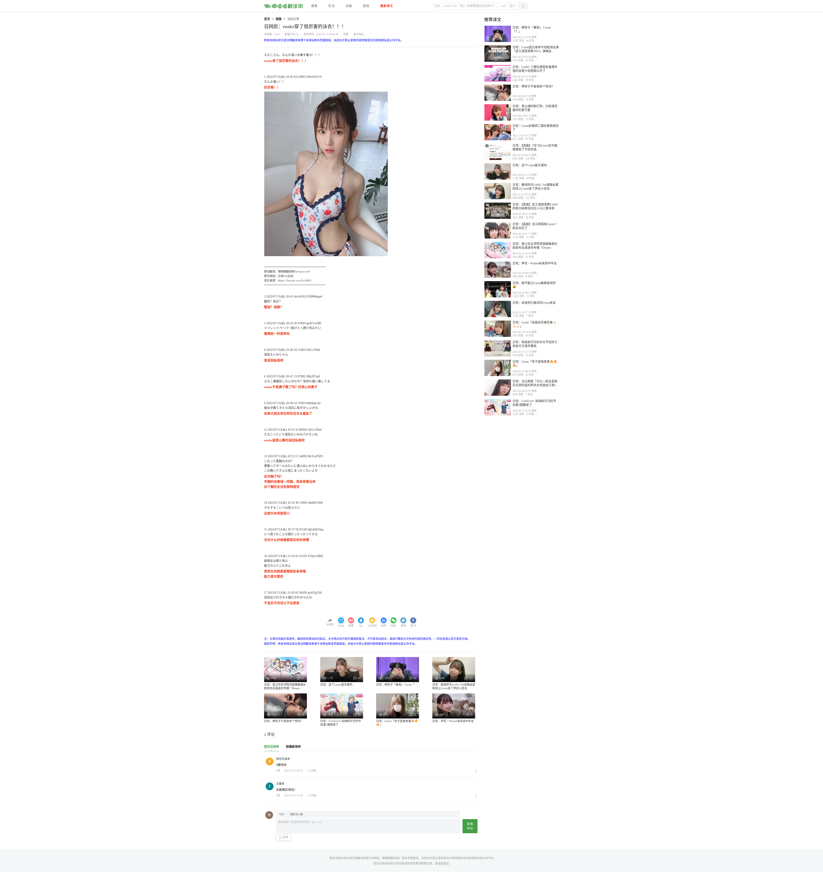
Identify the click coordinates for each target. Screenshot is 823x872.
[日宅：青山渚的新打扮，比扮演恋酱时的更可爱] (497, 112)
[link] (267, 19)
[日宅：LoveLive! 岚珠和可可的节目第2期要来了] (497, 407)
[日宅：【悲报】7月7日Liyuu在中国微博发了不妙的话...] (497, 152)
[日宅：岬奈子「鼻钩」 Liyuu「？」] (497, 34)
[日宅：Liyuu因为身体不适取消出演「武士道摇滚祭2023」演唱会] (497, 53)
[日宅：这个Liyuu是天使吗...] (497, 171)
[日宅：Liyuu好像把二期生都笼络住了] (497, 132)
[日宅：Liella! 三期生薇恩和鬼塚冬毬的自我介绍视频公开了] (497, 73)
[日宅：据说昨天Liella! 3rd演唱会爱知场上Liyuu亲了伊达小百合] (497, 191)
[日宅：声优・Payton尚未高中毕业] (497, 269)
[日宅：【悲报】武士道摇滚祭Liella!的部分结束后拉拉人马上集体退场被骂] (497, 211)
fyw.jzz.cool (302, 271)
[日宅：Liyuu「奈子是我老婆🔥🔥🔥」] (497, 368)
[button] (475, 6)
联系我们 (443, 863)
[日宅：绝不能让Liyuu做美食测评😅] (497, 289)
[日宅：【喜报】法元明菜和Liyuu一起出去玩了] (497, 230)
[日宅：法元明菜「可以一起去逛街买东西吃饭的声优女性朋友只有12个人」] (497, 387)
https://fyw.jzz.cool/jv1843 (294, 280)
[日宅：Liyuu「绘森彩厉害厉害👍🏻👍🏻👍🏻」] (497, 329)
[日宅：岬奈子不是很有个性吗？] (497, 93)
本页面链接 (412, 858)
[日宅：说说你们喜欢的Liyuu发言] (497, 309)
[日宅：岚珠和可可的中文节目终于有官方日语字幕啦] (497, 348)
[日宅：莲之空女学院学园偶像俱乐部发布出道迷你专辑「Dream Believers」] (497, 250)
